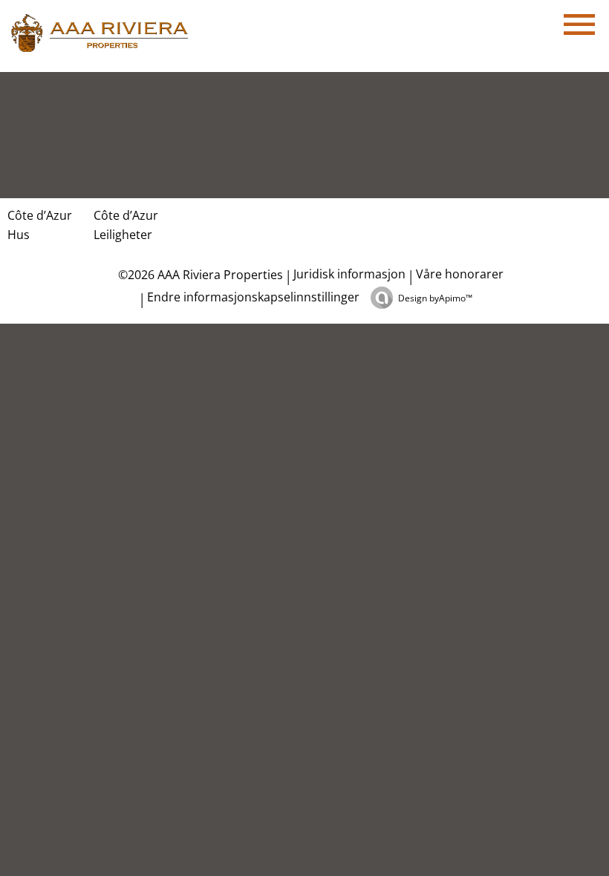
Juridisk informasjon (349, 274)
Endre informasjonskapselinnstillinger (253, 297)
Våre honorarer (460, 274)
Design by (435, 298)
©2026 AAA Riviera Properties (199, 275)
